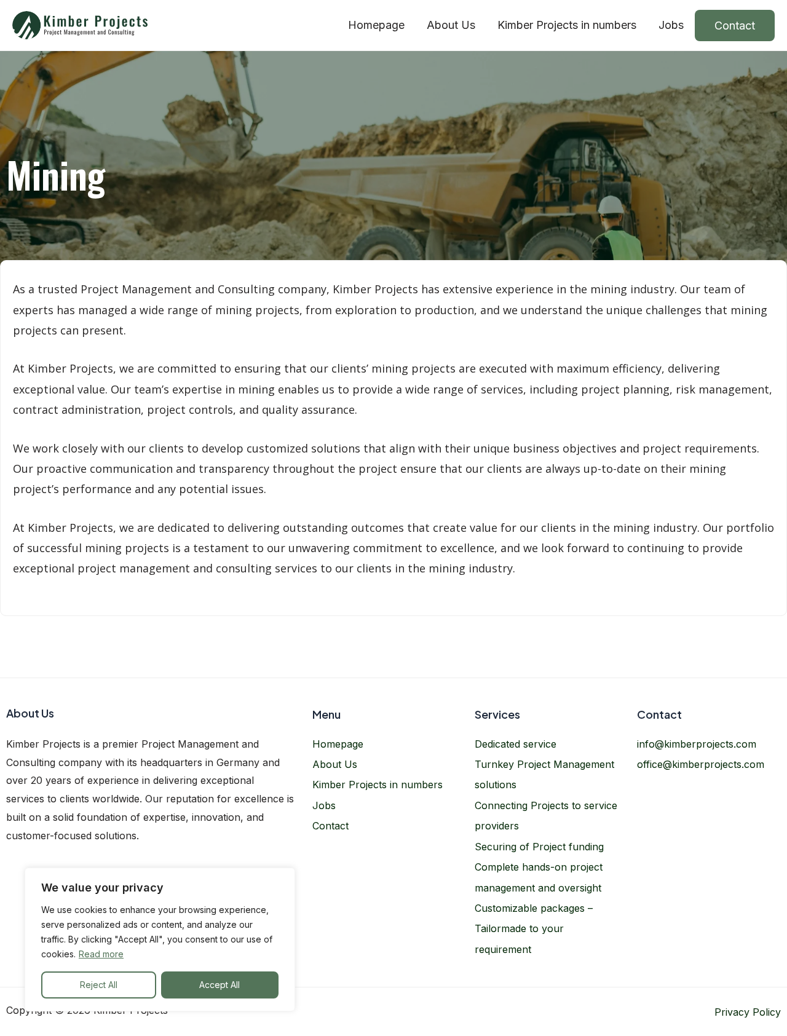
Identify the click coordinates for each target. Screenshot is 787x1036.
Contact (734, 25)
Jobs (671, 24)
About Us (451, 24)
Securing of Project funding (539, 846)
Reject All (98, 984)
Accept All (219, 984)
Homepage (376, 24)
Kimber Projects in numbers (566, 24)
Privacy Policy (747, 1012)
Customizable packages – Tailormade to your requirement (534, 928)
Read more (101, 954)
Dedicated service (515, 744)
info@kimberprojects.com (696, 744)
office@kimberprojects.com (700, 764)
